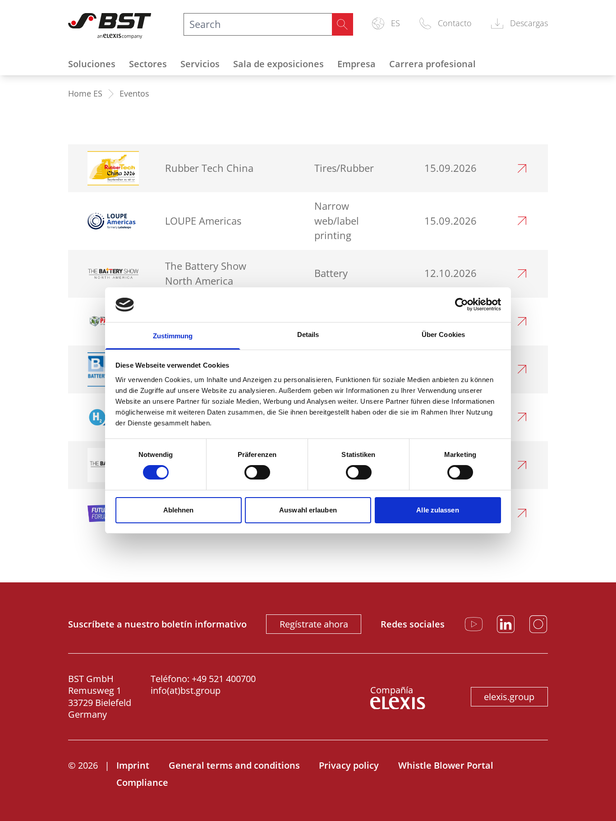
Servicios (200, 64)
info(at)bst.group (186, 690)
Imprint (132, 765)
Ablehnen (178, 510)
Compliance (142, 782)
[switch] (257, 472)
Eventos (134, 93)
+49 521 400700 (224, 679)
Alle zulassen (437, 510)
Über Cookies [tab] (443, 334)
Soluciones (91, 64)
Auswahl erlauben (308, 510)
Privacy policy (349, 765)
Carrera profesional (432, 64)
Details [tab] (308, 334)
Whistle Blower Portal (445, 765)
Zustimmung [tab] (173, 336)
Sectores (148, 64)
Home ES (85, 93)
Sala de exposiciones (278, 64)
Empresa (356, 64)
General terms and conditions (234, 765)
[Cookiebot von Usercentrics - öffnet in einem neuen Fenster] (461, 304)
